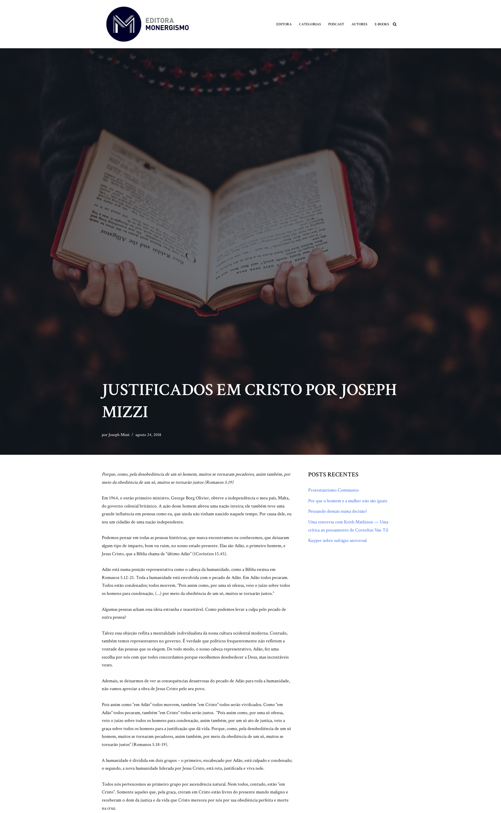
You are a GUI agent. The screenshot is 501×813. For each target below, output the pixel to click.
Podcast (336, 24)
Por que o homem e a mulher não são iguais (347, 501)
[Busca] (395, 24)
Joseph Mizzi (119, 435)
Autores (359, 24)
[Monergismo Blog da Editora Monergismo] (147, 24)
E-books (382, 24)
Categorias (310, 24)
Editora (284, 24)
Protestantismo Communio (333, 490)
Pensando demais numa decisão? (337, 511)
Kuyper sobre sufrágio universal (337, 540)
